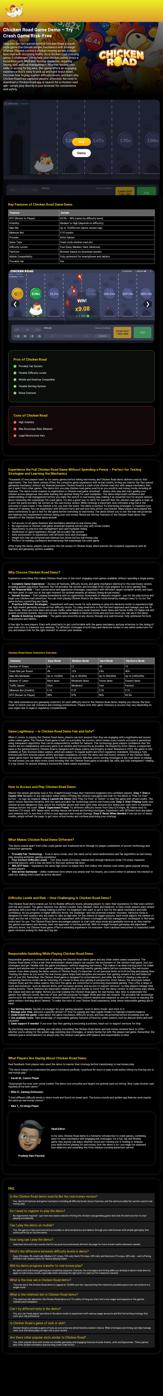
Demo (81, 153)
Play (81, 141)
